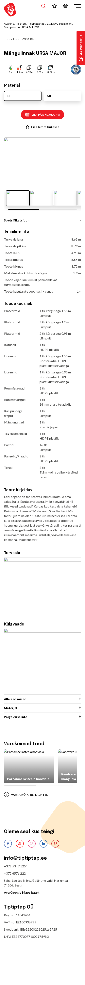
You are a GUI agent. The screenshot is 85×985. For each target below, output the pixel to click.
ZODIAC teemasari (59, 23)
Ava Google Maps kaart (22, 892)
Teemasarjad (36, 23)
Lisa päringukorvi (46, 114)
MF (49, 96)
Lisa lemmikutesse (45, 127)
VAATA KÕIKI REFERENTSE (29, 794)
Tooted (21, 23)
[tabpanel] (42, 462)
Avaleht (9, 23)
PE (9, 96)
